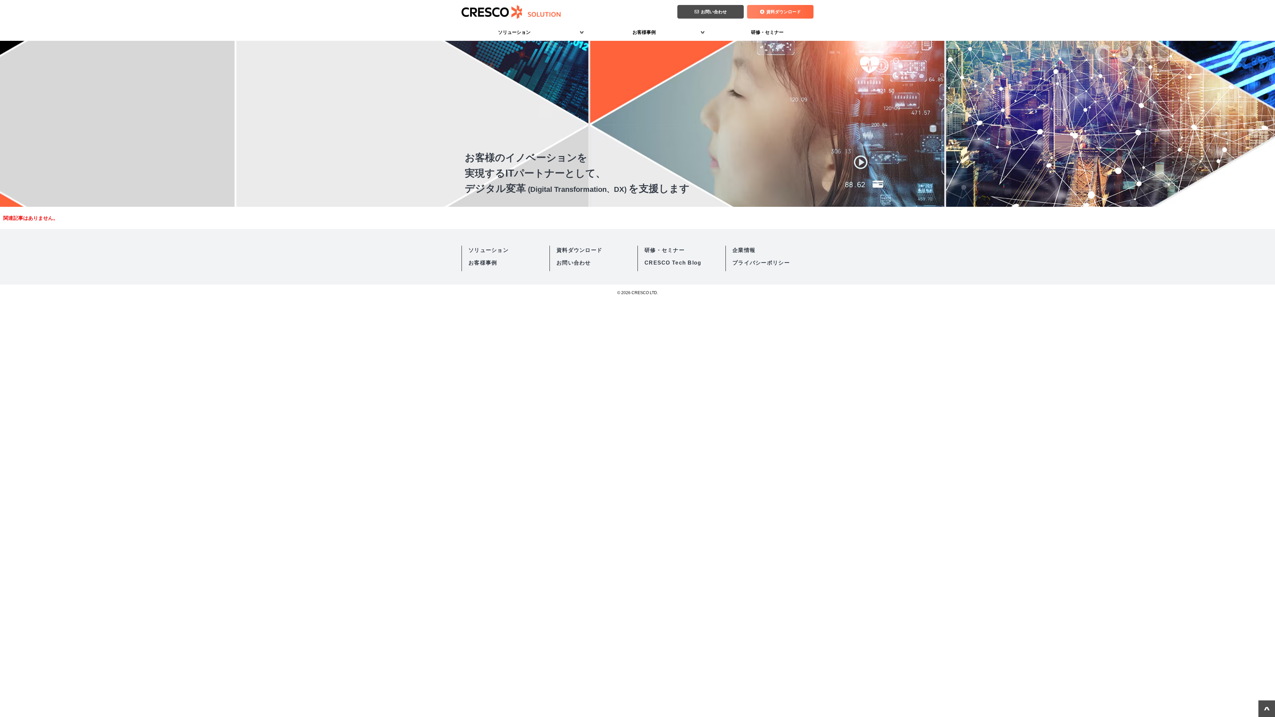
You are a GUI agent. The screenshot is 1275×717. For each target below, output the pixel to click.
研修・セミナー (767, 32)
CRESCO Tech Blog (672, 263)
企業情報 (743, 250)
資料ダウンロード (783, 11)
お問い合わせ (714, 11)
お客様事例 (644, 32)
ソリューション (514, 32)
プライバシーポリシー (761, 263)
